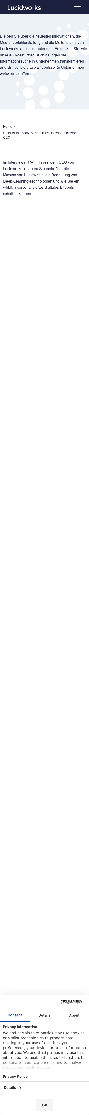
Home (7, 126)
